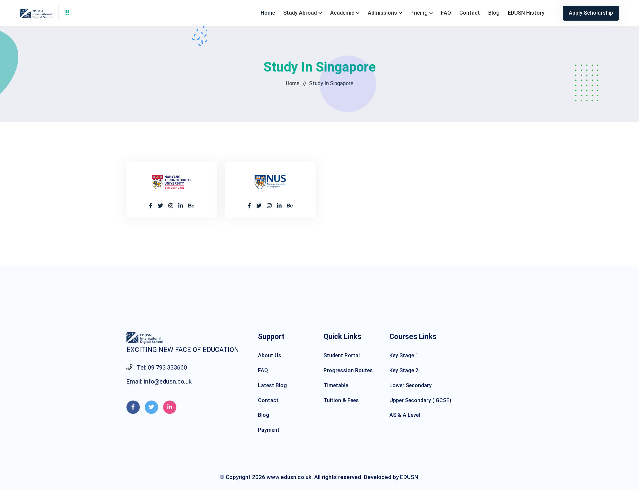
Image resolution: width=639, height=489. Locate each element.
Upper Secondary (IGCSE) (420, 400)
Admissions (382, 13)
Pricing (419, 13)
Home (268, 13)
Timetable (335, 385)
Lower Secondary (410, 385)
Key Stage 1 (403, 355)
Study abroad (300, 13)
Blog (494, 13)
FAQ (446, 13)
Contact (469, 13)
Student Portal (341, 355)
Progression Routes (348, 370)
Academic (342, 13)
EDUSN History (526, 13)
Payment (269, 430)
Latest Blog (272, 385)
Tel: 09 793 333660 (161, 367)
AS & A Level (404, 415)
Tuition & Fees (341, 400)
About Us (269, 355)
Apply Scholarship (591, 13)
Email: (159, 381)
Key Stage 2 (403, 370)
